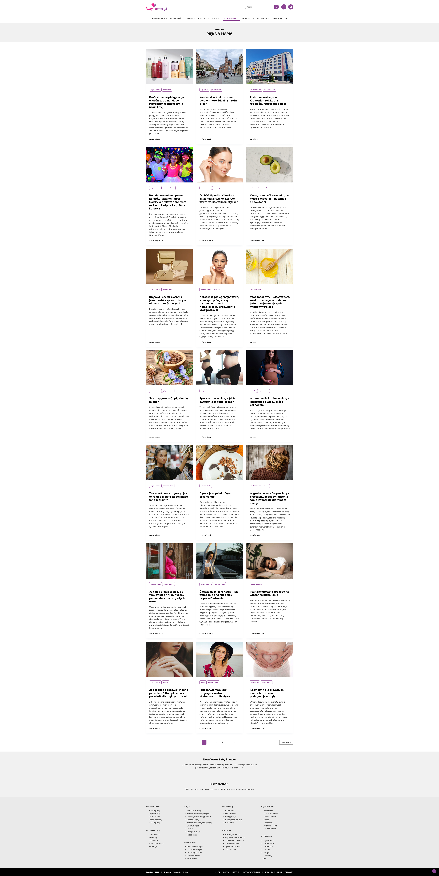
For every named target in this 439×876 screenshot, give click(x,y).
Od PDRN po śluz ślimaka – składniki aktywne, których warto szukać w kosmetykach (218, 199)
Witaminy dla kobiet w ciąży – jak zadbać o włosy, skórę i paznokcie (269, 402)
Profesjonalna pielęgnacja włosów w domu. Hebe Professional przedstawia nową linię (166, 102)
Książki (267, 849)
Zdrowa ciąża (193, 826)
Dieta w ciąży (193, 820)
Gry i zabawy (154, 814)
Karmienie (229, 811)
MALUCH (215, 18)
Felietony (153, 837)
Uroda (253, 391)
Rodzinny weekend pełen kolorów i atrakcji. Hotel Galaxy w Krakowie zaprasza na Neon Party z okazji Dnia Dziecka (167, 202)
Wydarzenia (269, 840)
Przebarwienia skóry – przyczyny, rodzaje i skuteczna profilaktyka (214, 693)
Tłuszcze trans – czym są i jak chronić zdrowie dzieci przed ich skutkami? (168, 497)
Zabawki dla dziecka (234, 840)
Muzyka (267, 852)
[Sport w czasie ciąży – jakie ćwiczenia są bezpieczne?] (219, 368)
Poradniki (229, 823)
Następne (285, 742)
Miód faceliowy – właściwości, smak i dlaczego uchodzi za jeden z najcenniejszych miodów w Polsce (270, 302)
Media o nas (154, 816)
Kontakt (235, 872)
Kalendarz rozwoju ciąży (198, 814)
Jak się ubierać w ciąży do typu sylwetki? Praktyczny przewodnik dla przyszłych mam (167, 596)
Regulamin (289, 872)
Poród (190, 829)
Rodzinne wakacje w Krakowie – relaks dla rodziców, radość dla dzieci (268, 100)
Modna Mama (168, 289)
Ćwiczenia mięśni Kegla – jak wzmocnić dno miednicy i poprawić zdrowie (218, 595)
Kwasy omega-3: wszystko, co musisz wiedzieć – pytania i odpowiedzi (269, 199)
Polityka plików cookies (272, 872)
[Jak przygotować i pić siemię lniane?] (169, 368)
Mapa (263, 858)
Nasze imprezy (155, 820)
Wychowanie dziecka (235, 837)
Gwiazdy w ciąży (194, 849)
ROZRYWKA (262, 18)
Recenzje (153, 846)
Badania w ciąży (194, 811)
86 (235, 742)
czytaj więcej (155, 139)
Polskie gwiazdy (194, 852)
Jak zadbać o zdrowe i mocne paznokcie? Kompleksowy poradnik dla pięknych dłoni (168, 693)
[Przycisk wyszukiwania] (276, 7)
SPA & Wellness (269, 90)
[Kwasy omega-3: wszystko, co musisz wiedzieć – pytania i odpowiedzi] (269, 165)
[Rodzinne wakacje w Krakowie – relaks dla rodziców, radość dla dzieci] (269, 66)
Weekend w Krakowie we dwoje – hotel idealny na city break (218, 100)
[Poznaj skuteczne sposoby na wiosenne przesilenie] (269, 561)
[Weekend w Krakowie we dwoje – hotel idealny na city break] (219, 66)
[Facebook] (283, 6)
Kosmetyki (167, 90)
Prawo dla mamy (156, 843)
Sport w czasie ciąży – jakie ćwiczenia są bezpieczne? (217, 400)
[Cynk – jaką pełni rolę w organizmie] (219, 463)
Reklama (226, 872)
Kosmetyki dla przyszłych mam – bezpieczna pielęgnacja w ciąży (267, 693)
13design (184, 872)
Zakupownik (230, 849)
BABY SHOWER (158, 18)
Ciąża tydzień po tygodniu (199, 816)
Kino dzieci (269, 843)
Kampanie (153, 840)
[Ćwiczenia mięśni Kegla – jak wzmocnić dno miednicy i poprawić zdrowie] (219, 561)
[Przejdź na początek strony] (434, 871)
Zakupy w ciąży (193, 832)
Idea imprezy (154, 811)
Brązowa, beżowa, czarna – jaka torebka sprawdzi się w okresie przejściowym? (167, 300)
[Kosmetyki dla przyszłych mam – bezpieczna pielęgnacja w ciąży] (269, 659)
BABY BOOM (246, 18)
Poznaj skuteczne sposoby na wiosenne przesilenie (269, 593)
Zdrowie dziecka (232, 843)
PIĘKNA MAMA (230, 18)
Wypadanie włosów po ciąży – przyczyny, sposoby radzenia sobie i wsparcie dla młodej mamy (269, 498)
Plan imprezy (154, 823)
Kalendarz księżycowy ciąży (199, 823)
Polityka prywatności (251, 872)
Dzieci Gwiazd (193, 855)
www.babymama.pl (245, 789)
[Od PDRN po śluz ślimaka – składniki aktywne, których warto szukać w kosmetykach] (219, 165)
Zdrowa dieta (256, 188)
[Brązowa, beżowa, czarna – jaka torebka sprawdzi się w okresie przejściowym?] (169, 266)
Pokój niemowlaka (233, 820)
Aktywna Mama (206, 391)
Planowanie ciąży (195, 846)
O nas (217, 872)
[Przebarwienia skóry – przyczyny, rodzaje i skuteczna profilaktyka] (219, 659)
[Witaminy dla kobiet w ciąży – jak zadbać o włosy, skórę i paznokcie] (269, 368)
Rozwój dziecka (232, 834)
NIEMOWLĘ (202, 18)
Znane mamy (192, 858)
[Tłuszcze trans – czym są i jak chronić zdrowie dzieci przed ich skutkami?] (169, 463)
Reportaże (204, 90)
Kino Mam (268, 846)
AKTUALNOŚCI (176, 18)
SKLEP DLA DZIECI (279, 18)
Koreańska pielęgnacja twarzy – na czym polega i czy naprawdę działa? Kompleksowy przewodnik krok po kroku (219, 304)
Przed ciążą (192, 835)
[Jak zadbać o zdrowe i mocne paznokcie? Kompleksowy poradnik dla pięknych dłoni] (169, 659)
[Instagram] (290, 6)
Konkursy (268, 855)
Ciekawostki (154, 834)
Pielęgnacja (230, 816)
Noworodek (230, 814)
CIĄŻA (190, 18)
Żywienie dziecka (233, 846)
